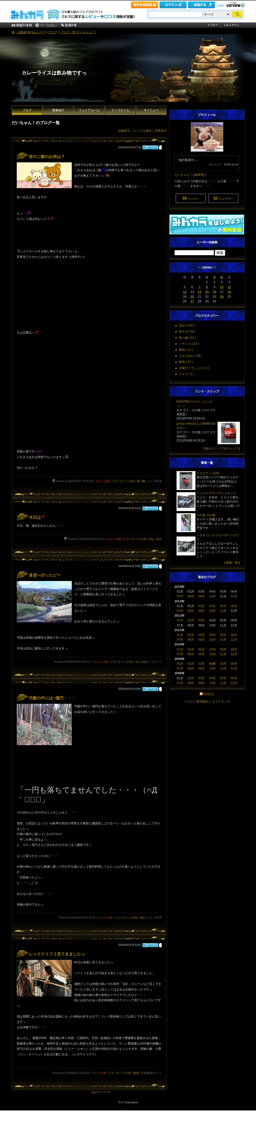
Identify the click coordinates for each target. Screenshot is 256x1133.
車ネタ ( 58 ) (187, 331)
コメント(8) (114, 538)
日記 (151, 538)
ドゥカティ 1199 (207, 473)
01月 (180, 620)
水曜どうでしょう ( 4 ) (194, 368)
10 (222, 287)
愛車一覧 (232, 562)
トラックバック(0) (123, 481)
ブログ (52, 32)
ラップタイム (120, 110)
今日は (35, 517)
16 (214, 292)
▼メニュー (151, 110)
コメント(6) (102, 481)
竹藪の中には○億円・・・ (52, 698)
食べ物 (141, 481)
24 (222, 296)
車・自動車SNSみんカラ (28, 32)
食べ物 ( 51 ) (187, 337)
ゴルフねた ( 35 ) (190, 356)
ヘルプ (220, 4)
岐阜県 (199, 175)
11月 (223, 611)
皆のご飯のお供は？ (47, 156)
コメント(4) (100, 661)
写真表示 (161, 131)
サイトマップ (221, 701)
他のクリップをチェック (221, 448)
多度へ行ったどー (45, 575)
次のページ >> (101, 1092)
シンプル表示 (143, 131)
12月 (234, 596)
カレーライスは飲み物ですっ (54, 72)
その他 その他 (205, 515)
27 (192, 301)
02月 (191, 620)
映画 (136, 1072)
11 (229, 287)
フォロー (191, 198)
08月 (191, 596)
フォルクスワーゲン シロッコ (216, 493)
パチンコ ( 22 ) (189, 344)
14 (199, 292)
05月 (223, 606)
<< (200, 267)
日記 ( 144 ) (186, 325)
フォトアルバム (89, 110)
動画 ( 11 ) (186, 350)
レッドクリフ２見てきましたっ (57, 954)
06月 (234, 606)
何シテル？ (215, 164)
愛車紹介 (58, 110)
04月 (212, 606)
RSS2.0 (209, 694)
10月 (212, 596)
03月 (201, 606)
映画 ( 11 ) (186, 362)
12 (184, 292)
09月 (201, 596)
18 (229, 292)
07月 (180, 596)
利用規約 (202, 701)
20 (192, 296)
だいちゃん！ (183, 175)
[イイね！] (150, 147)
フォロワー (223, 198)
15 (207, 292)
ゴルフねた (141, 661)
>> (214, 267)
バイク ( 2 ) (186, 374)
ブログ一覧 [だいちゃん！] (78, 32)
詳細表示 (124, 131)
